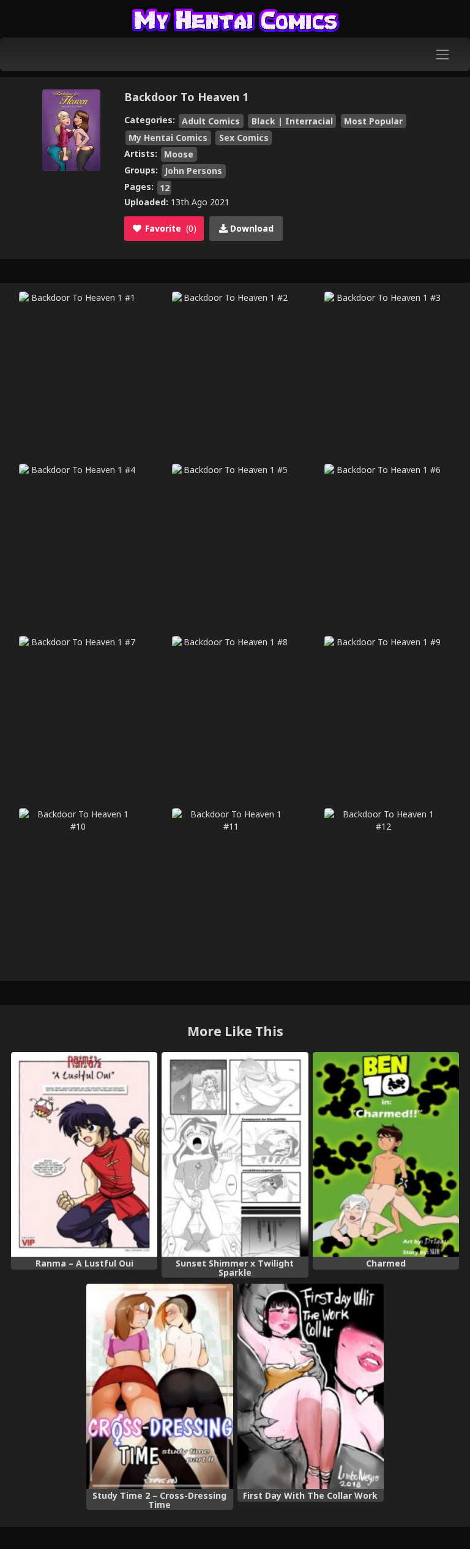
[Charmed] (386, 1154)
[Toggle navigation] (443, 54)
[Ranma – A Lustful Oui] (84, 1154)
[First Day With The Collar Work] (310, 1386)
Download (251, 228)
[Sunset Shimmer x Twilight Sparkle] (235, 1154)
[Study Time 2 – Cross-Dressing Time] (159, 1386)
